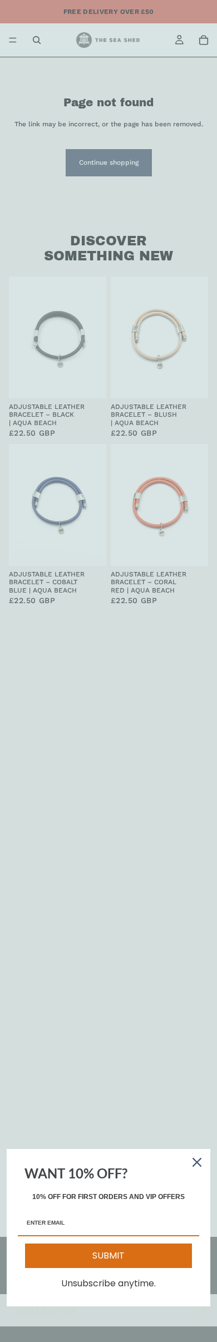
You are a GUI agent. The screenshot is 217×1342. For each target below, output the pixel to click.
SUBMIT (108, 1255)
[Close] (197, 1162)
